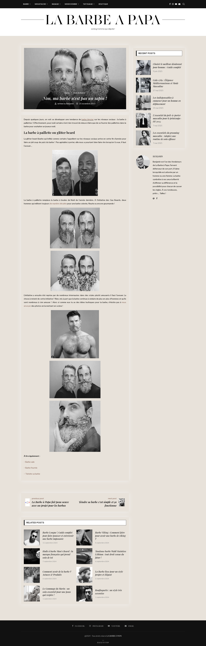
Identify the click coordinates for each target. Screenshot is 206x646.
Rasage (55, 4)
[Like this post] (42, 486)
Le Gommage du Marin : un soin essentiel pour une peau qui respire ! (57, 591)
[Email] (179, 4)
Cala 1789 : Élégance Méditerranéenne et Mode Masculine (165, 83)
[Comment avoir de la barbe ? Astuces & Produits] (32, 575)
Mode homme (71, 4)
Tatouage (88, 4)
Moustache (40, 4)
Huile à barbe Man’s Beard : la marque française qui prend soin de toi (58, 554)
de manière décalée (58, 203)
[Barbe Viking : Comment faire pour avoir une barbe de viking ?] (84, 537)
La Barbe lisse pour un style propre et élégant (109, 573)
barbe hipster (88, 119)
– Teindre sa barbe (32, 474)
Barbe (26, 4)
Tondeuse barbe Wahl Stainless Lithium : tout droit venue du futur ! (110, 554)
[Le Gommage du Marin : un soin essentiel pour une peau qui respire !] (32, 594)
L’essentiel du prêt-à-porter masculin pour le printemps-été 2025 (167, 118)
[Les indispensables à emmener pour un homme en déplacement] (143, 102)
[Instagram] (173, 4)
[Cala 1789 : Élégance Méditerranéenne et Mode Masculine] (143, 85)
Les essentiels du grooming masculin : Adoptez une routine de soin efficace (166, 136)
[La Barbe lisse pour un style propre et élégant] (84, 575)
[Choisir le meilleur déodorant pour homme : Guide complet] (143, 67)
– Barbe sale (29, 462)
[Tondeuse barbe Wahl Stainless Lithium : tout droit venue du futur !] (84, 556)
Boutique (103, 4)
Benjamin (70, 103)
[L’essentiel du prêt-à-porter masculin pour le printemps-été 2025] (143, 120)
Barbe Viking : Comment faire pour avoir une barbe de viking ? (110, 535)
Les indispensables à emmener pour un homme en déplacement (167, 100)
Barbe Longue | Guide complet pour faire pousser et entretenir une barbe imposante (58, 535)
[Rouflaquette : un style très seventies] (84, 594)
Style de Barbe (79, 93)
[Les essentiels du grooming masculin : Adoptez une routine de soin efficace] (143, 137)
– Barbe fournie (30, 468)
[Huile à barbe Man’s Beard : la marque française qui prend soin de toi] (32, 556)
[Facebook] (170, 4)
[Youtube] (176, 4)
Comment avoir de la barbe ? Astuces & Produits (57, 573)
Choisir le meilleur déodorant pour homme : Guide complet (167, 66)
